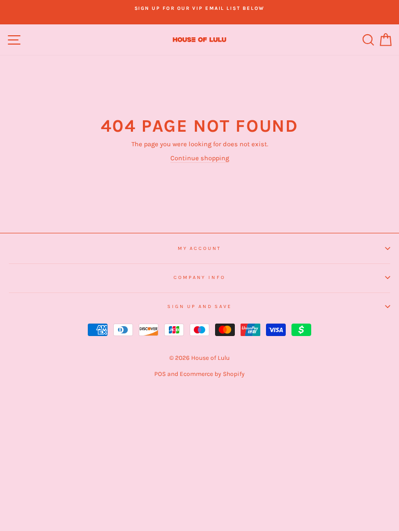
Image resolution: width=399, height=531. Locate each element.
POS (160, 374)
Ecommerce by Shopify (212, 374)
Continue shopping (199, 158)
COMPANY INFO (199, 277)
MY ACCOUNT (200, 248)
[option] (199, 8)
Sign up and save (199, 306)
